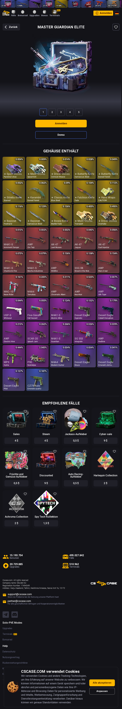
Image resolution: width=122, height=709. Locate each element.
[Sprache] (116, 13)
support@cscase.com (20, 594)
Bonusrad (7, 639)
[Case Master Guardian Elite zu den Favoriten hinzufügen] (115, 27)
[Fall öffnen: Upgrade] (48, 4)
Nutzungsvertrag (11, 657)
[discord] (14, 614)
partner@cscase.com (19, 601)
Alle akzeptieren (102, 682)
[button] (25, 411)
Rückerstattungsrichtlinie (15, 663)
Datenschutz (9, 651)
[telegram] (6, 614)
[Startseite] (6, 13)
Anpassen (102, 691)
